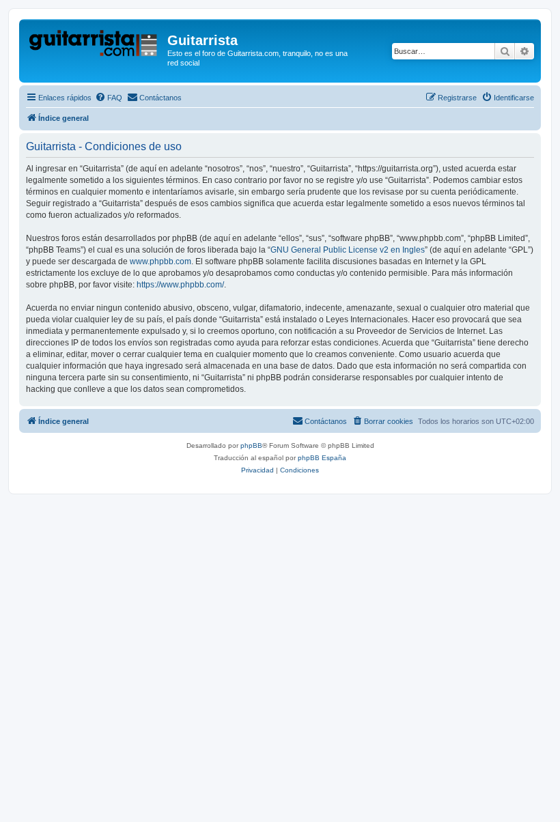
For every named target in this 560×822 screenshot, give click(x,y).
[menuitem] (108, 97)
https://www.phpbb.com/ (180, 284)
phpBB (251, 445)
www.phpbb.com (160, 261)
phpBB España (322, 458)
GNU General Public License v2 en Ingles (347, 250)
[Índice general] (95, 44)
